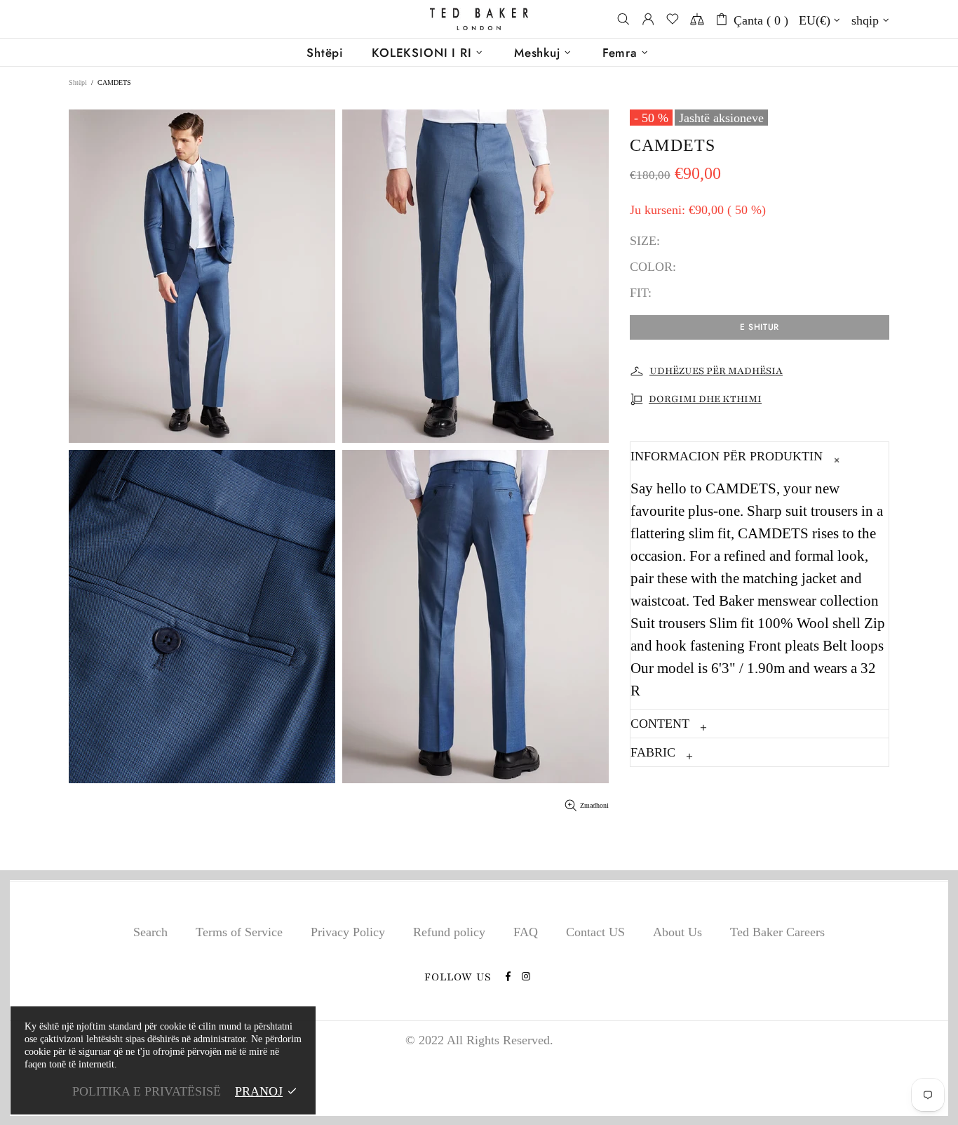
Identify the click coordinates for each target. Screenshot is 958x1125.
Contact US (595, 932)
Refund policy (449, 932)
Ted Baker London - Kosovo (479, 19)
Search (150, 932)
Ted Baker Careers (777, 932)
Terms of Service (239, 932)
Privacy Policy (348, 932)
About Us (677, 932)
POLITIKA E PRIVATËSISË (146, 1091)
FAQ (525, 932)
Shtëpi (78, 82)
